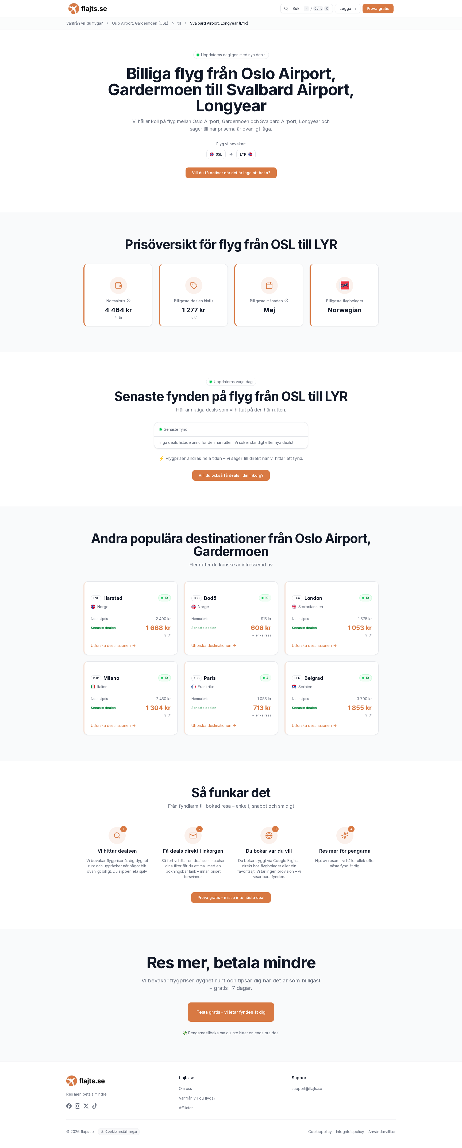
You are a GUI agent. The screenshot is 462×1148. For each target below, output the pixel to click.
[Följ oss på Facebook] (69, 1106)
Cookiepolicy (320, 1131)
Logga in (348, 8)
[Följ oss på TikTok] (94, 1106)
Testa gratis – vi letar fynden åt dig (231, 1012)
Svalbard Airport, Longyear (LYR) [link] (219, 23)
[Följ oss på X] (86, 1106)
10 (166, 598)
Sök (310, 8)
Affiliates (186, 1107)
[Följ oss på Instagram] (77, 1106)
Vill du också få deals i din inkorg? (231, 475)
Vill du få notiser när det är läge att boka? (231, 172)
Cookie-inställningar (121, 1132)
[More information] (128, 300)
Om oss (185, 1088)
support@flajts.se (307, 1088)
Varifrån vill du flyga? (84, 23)
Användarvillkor (382, 1131)
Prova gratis (378, 8)
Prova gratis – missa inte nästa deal (231, 897)
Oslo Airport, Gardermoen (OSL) (140, 23)
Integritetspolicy (350, 1131)
